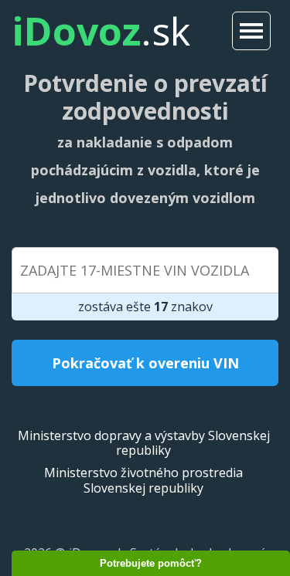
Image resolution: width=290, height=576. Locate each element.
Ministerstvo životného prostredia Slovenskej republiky (143, 480)
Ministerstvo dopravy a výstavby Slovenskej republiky (144, 443)
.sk (101, 31)
